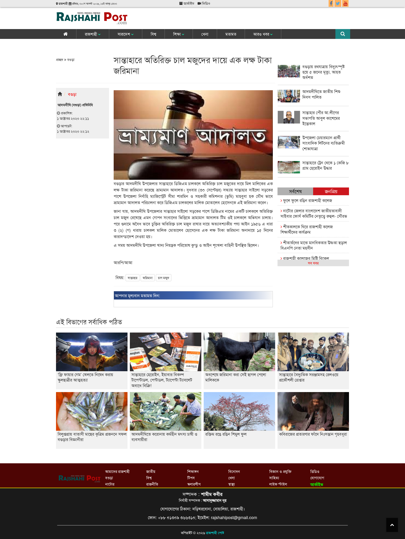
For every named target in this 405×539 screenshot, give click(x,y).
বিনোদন (234, 471)
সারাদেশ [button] (124, 34)
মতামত (230, 34)
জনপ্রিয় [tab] (331, 191)
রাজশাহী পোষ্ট (215, 532)
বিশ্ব (153, 34)
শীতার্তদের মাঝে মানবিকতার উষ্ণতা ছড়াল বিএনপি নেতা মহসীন (314, 245)
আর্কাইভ (188, 3)
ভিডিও (205, 3)
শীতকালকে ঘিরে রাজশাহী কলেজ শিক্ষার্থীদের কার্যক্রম (307, 229)
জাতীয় (150, 471)
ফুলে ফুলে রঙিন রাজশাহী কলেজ (307, 200)
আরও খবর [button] (261, 34)
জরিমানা (148, 277)
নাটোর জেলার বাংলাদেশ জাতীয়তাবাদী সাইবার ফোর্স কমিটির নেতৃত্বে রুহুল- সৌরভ (314, 213)
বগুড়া (70, 59)
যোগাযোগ (317, 477)
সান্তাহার (132, 277)
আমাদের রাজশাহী (117, 471)
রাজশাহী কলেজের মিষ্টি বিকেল (305, 258)
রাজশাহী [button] (91, 34)
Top (392, 525)
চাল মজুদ (163, 277)
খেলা (204, 34)
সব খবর (313, 262)
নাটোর (109, 484)
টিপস (191, 477)
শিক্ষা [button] (177, 34)
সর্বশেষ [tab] (295, 191)
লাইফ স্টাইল (278, 484)
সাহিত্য (274, 477)
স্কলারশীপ (194, 484)
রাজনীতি (152, 484)
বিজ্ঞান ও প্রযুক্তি (280, 471)
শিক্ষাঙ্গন (193, 471)
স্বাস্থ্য (231, 484)
